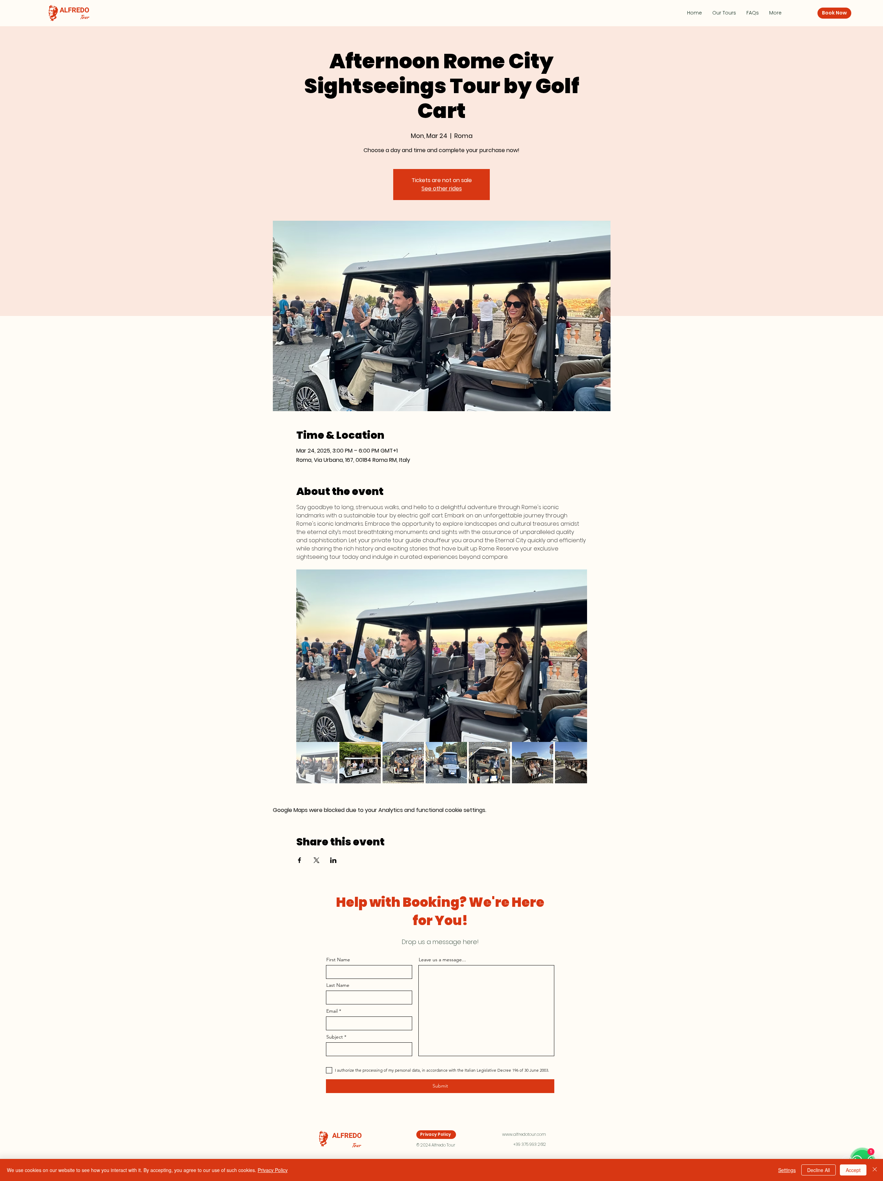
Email (332, 1011)
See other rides (441, 188)
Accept (853, 1170)
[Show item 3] (403, 762)
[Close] (875, 1169)
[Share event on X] (316, 860)
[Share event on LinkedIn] (333, 860)
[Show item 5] (489, 762)
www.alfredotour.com (524, 1134)
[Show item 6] (532, 762)
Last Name (337, 985)
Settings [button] (787, 1170)
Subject (334, 1036)
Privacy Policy (273, 1170)
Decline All (818, 1170)
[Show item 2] (360, 762)
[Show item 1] (317, 762)
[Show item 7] (575, 762)
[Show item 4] (446, 762)
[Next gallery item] (579, 656)
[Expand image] (441, 655)
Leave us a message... (442, 959)
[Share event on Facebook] (299, 860)
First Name (338, 959)
